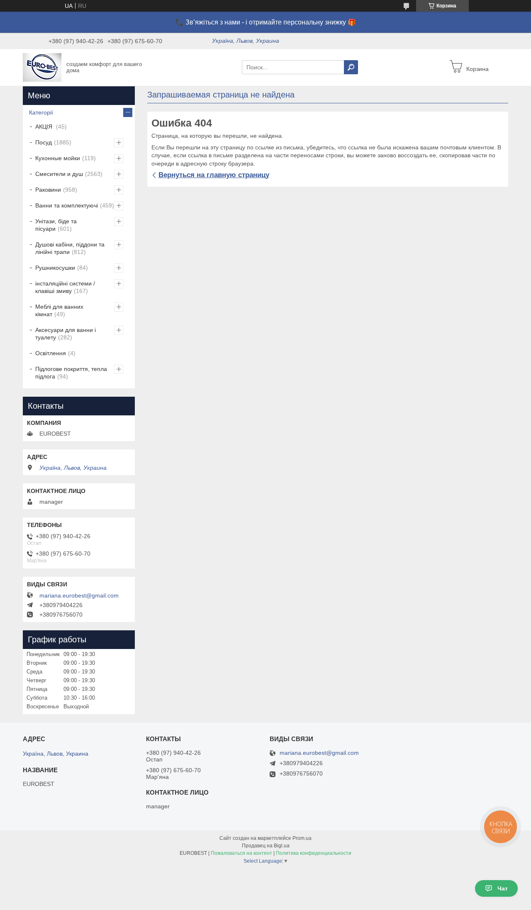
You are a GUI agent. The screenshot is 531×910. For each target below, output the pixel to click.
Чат (502, 888)
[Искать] (351, 67)
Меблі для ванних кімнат (59, 310)
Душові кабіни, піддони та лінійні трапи (70, 248)
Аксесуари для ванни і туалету (65, 334)
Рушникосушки (55, 267)
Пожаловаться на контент (241, 853)
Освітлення (50, 353)
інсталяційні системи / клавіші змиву (65, 287)
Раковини (48, 189)
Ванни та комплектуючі (66, 205)
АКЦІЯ (44, 126)
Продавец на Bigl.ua (266, 846)
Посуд (43, 142)
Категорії (41, 112)
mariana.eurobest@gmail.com (79, 595)
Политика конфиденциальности (313, 853)
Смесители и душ (59, 174)
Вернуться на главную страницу (213, 175)
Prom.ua (302, 838)
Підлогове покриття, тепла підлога (71, 373)
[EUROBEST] (42, 66)
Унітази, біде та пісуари (56, 225)
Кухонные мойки (57, 158)
